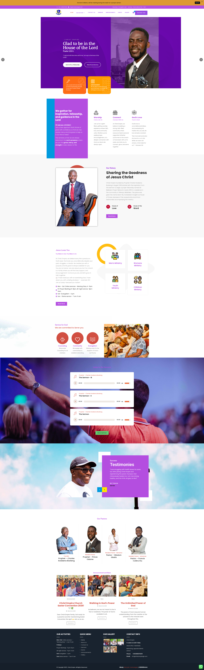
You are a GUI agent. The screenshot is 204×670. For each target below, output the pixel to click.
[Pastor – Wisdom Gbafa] (113, 550)
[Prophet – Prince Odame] (90, 552)
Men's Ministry (115, 263)
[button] (3, 59)
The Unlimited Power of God (133, 604)
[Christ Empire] (58, 12)
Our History (79, 12)
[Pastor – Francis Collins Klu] (137, 553)
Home (71, 12)
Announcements (110, 12)
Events (120, 12)
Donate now (141, 13)
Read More (71, 623)
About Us (84, 642)
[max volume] (122, 383)
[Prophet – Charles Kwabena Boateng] (66, 553)
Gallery (127, 12)
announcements (86, 652)
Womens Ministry (138, 264)
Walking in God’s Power (102, 603)
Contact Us (91, 12)
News (102, 599)
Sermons (100, 12)
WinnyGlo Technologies (131, 667)
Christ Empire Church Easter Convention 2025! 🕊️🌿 (71, 606)
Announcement (71, 599)
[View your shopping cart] (133, 13)
